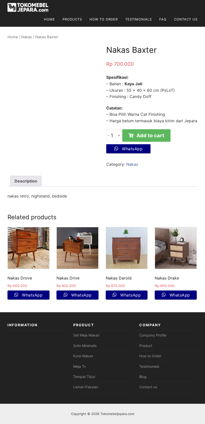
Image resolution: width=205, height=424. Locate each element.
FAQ (162, 19)
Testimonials (138, 19)
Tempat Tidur (84, 376)
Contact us (148, 387)
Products (72, 19)
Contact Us (186, 19)
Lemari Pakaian (85, 387)
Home (49, 19)
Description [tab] (25, 181)
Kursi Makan (83, 356)
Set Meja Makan (86, 335)
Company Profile (152, 335)
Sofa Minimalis (84, 346)
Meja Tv (79, 366)
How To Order (104, 19)
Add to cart (150, 135)
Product (145, 346)
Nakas (26, 37)
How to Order (150, 356)
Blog (142, 376)
